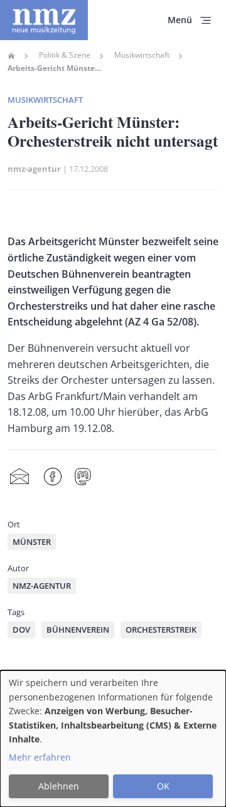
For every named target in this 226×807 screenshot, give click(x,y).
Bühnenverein (77, 629)
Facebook (53, 476)
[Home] (44, 20)
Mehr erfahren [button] (40, 757)
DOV (21, 629)
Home (11, 56)
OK (163, 786)
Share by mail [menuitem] (19, 477)
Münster (32, 541)
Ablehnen (58, 786)
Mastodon (83, 476)
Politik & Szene (64, 55)
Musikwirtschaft (142, 55)
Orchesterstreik (161, 629)
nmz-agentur (34, 168)
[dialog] (113, 738)
